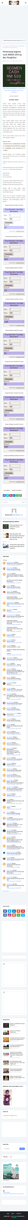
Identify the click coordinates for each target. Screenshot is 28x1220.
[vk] (5, 915)
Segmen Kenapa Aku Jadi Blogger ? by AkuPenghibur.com (17, 1077)
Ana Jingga (9, 694)
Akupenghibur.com (8, 61)
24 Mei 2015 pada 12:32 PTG (13, 680)
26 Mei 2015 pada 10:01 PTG (13, 803)
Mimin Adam (10, 568)
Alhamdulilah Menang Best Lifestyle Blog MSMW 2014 (16, 1069)
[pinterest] (23, 911)
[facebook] (5, 911)
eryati (13, 148)
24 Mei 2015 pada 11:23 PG (13, 594)
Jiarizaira (9, 677)
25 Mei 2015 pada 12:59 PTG (13, 777)
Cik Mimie (9, 763)
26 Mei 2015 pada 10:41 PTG (13, 809)
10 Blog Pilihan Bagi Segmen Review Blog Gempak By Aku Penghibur (17, 546)
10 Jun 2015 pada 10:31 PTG (13, 874)
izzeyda (8, 857)
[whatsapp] (18, 915)
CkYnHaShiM (10, 823)
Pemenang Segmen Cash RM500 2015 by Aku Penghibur (16, 526)
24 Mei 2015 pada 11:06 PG (13, 565)
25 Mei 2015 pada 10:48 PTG (13, 784)
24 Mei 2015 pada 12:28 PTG (13, 674)
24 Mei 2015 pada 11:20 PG (13, 588)
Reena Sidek (10, 591)
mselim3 (9, 645)
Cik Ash (8, 812)
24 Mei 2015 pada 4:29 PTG (13, 734)
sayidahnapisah (16, 143)
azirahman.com (19, 148)
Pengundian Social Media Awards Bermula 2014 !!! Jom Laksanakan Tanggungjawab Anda (16, 1054)
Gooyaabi (14, 1217)
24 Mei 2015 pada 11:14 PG (13, 583)
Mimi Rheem (10, 609)
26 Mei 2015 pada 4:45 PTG (13, 796)
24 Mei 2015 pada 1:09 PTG (13, 691)
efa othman (9, 737)
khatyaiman (10, 769)
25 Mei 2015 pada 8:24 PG (13, 760)
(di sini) (7, 169)
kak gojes (9, 669)
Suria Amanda (10, 787)
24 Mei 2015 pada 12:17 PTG (13, 666)
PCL (7, 817)
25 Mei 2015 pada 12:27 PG (13, 745)
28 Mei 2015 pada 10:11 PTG (13, 834)
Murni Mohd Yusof (11, 615)
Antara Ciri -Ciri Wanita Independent (15, 1031)
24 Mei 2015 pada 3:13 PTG (13, 716)
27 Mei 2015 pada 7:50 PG (13, 814)
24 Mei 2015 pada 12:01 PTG (13, 655)
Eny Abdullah (10, 658)
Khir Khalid (9, 830)
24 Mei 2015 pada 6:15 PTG (13, 739)
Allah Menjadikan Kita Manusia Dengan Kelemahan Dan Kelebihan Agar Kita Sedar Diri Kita (17, 536)
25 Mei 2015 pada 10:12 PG (13, 766)
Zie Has (8, 663)
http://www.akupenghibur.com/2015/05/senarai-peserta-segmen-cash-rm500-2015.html (14, 90)
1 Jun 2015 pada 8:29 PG (12, 849)
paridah (8, 724)
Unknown (9, 573)
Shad (8, 799)
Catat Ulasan (6, 891)
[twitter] (9, 911)
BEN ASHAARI (6, 1192)
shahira (5, 150)
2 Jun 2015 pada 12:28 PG (13, 855)
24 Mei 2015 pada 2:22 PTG (13, 705)
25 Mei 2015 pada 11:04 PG (13, 771)
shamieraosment (7, 143)
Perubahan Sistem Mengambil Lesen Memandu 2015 (17, 1046)
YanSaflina (9, 683)
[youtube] (14, 915)
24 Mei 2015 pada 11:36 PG (13, 606)
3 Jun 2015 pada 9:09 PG (12, 860)
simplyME (9, 863)
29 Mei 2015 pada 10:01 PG (13, 842)
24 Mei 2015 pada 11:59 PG (13, 637)
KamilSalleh (10, 877)
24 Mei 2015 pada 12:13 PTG (13, 660)
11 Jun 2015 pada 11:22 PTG (13, 881)
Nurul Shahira (10, 702)
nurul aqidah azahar (12, 713)
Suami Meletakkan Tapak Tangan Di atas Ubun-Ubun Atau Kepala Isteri (17, 1063)
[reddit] (18, 911)
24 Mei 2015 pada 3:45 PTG (13, 721)
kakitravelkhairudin (16, 146)
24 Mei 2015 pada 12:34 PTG (13, 685)
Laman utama (6, 46)
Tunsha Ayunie (10, 780)
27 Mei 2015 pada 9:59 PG (13, 820)
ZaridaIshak (9, 774)
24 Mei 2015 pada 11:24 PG (13, 599)
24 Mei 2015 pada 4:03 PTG (13, 728)
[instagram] (9, 915)
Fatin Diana (9, 870)
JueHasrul (9, 742)
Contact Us (18, 1213)
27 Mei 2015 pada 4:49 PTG (13, 827)
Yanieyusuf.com (10, 602)
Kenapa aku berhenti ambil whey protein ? (13, 1193)
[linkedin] (14, 911)
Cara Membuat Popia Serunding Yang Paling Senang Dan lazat (17, 1038)
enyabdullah (8, 148)
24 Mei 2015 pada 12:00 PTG (13, 642)
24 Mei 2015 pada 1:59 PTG (13, 699)
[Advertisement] (14, 22)
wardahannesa (10, 562)
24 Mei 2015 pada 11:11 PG (13, 570)
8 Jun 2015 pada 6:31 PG (12, 867)
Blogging (15, 1216)
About (13, 1213)
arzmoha (9, 688)
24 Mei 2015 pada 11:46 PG (13, 612)
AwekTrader (9, 748)
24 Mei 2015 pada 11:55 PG (13, 624)
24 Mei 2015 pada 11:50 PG (13, 617)
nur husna (9, 708)
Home (8, 1213)
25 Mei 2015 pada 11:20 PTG (13, 791)
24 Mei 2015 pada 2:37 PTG (13, 710)
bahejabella (8, 146)
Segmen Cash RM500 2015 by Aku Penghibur (17, 1024)
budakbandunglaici (11, 852)
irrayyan (9, 585)
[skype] (23, 915)
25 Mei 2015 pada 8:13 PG (13, 755)
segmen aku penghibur (17, 490)
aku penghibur (12, 46)
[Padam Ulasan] (20, 565)
